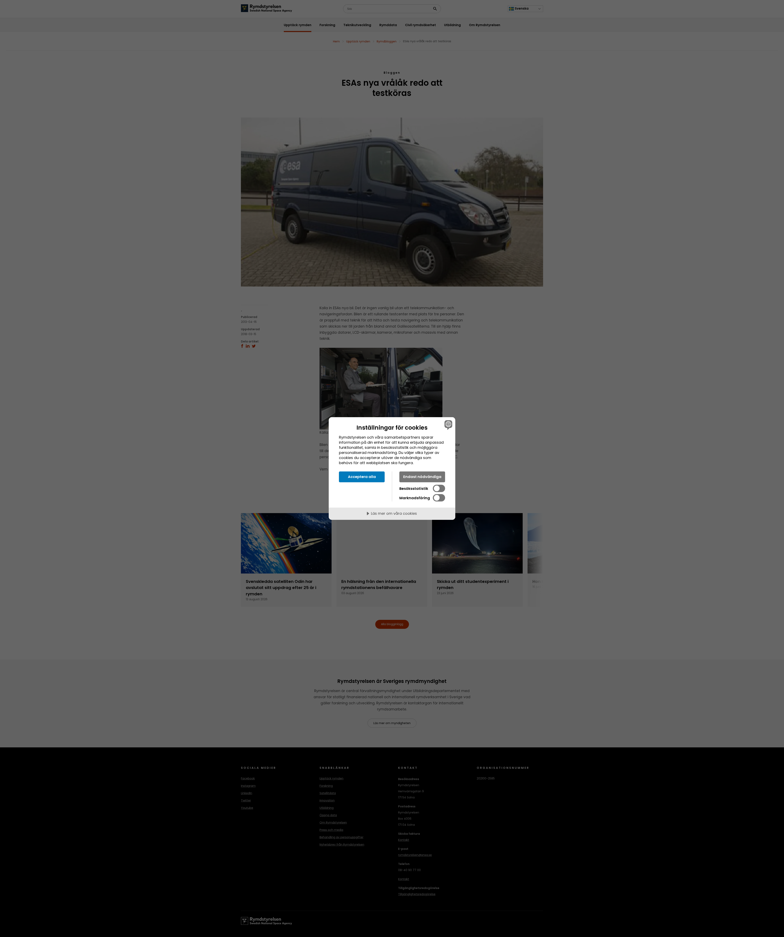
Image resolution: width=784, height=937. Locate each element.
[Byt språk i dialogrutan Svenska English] (447, 424)
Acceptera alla (362, 476)
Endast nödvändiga (422, 476)
